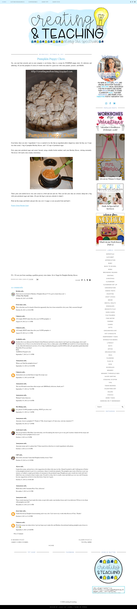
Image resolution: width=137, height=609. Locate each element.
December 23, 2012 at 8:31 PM (25, 504)
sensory (110, 370)
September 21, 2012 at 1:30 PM (25, 412)
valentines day (110, 388)
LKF (17, 455)
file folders (110, 315)
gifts (110, 327)
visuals (110, 395)
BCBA (110, 269)
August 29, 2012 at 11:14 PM (24, 321)
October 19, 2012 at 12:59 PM (24, 460)
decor (110, 300)
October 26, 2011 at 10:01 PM (24, 310)
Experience (33, 2)
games (110, 324)
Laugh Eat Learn (65, 607)
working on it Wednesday (110, 401)
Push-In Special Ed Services (110, 207)
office (110, 349)
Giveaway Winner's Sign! (110, 179)
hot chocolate (110, 333)
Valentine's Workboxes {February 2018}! (110, 128)
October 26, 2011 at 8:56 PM (24, 298)
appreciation (110, 260)
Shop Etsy (56, 2)
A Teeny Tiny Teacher (22, 296)
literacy (110, 343)
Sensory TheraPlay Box (110, 373)
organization (110, 352)
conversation (110, 288)
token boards (110, 385)
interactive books (110, 339)
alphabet (110, 257)
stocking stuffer (110, 379)
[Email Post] (37, 279)
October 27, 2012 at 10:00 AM (25, 479)
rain (110, 364)
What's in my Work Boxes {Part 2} (110, 243)
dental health (110, 303)
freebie (110, 321)
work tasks (110, 398)
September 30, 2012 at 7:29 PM (25, 424)
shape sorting (110, 376)
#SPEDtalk (110, 254)
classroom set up (110, 284)
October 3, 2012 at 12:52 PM (24, 449)
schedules (110, 367)
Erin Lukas (19, 305)
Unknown (19, 316)
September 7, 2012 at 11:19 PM (25, 354)
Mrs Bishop (19, 407)
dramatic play (110, 309)
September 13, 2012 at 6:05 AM (25, 377)
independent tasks (110, 336)
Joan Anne (19, 511)
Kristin (18, 291)
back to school (110, 266)
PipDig (84, 607)
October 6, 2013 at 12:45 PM (24, 516)
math (110, 346)
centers (110, 275)
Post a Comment (18, 534)
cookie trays (110, 291)
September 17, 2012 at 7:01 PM (25, 389)
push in (110, 361)
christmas (110, 278)
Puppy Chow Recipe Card (20, 205)
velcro (110, 392)
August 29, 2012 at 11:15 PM (24, 333)
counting (110, 294)
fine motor (110, 318)
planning (110, 358)
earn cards (110, 312)
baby (110, 263)
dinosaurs (110, 306)
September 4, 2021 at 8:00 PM (24, 530)
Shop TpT (45, 2)
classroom (110, 281)
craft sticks (110, 297)
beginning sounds (110, 272)
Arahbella (19, 339)
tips (110, 382)
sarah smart (19, 430)
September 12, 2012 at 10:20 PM (25, 366)
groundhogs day (110, 330)
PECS (110, 355)
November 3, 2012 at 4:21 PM (24, 491)
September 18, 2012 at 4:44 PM (25, 400)
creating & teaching (71, 602)
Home (4, 2)
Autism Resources (17, 2)
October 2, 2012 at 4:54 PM (24, 437)
